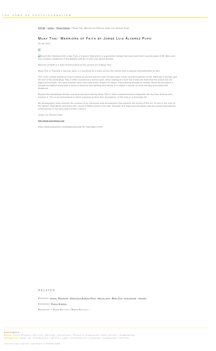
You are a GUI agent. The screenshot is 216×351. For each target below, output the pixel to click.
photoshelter (79, 337)
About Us (25, 337)
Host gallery (109, 335)
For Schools (40, 337)
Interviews (64, 335)
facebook (95, 337)
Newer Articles (80, 309)
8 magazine (92, 335)
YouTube (124, 337)
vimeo (65, 337)
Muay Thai (117, 298)
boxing (53, 298)
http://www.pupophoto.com (51, 121)
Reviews (50, 335)
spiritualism (130, 298)
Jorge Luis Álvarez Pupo (83, 298)
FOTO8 (13, 7)
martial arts (103, 298)
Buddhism (63, 298)
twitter (55, 337)
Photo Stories (59, 304)
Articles (38, 335)
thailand (142, 298)
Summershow (127, 335)
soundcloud (110, 337)
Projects (78, 335)
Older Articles (61, 309)
